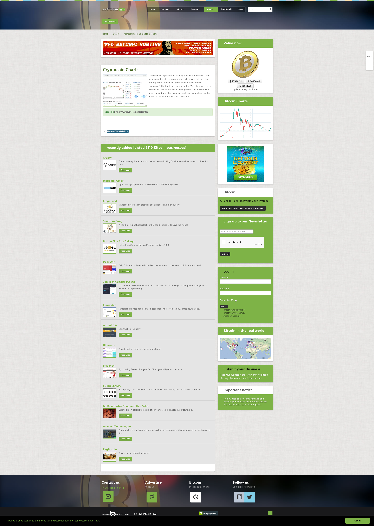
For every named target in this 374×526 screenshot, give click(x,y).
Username (225, 277)
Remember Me (227, 300)
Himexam (109, 345)
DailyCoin (109, 261)
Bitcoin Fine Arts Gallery (118, 241)
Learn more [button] (94, 520)
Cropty (107, 157)
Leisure (194, 9)
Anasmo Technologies (117, 426)
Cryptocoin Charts (120, 69)
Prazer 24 (109, 365)
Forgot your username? (233, 313)
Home (152, 9)
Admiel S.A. (110, 325)
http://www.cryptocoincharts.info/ (131, 112)
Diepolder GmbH (113, 180)
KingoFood (110, 201)
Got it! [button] (357, 521)
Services (165, 9)
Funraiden (109, 305)
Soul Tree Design (113, 221)
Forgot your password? (233, 310)
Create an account (231, 316)
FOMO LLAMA (112, 385)
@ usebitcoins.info (113, 487)
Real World (226, 9)
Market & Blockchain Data (117, 131)
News (240, 9)
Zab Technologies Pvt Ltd (119, 281)
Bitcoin (209, 9)
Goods (180, 9)
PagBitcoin (110, 449)
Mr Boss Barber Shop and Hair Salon (126, 406)
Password (224, 288)
